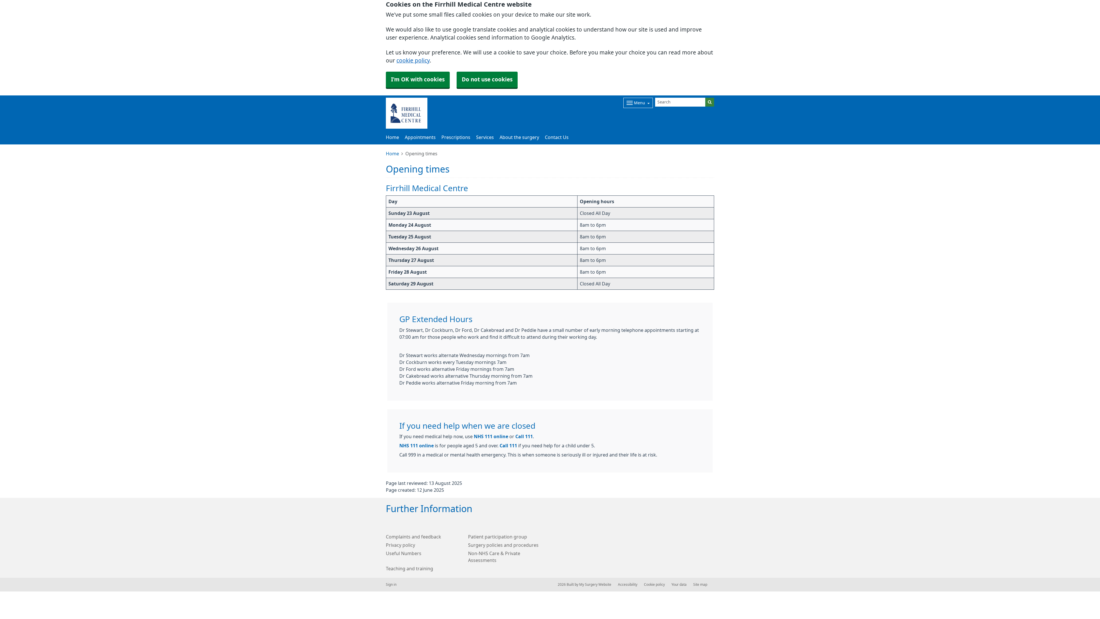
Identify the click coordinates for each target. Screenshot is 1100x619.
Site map (700, 584)
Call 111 (524, 436)
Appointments (420, 137)
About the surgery (519, 137)
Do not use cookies (487, 79)
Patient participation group (497, 536)
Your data (679, 584)
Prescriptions (455, 137)
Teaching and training (409, 568)
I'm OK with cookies (418, 79)
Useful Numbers (403, 553)
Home (392, 153)
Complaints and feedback (413, 536)
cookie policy (413, 60)
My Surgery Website (595, 584)
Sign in (391, 584)
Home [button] (392, 137)
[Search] (709, 102)
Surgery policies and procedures (503, 545)
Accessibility (627, 584)
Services (485, 137)
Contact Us (557, 137)
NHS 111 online (491, 436)
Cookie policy (654, 584)
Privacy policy (400, 545)
